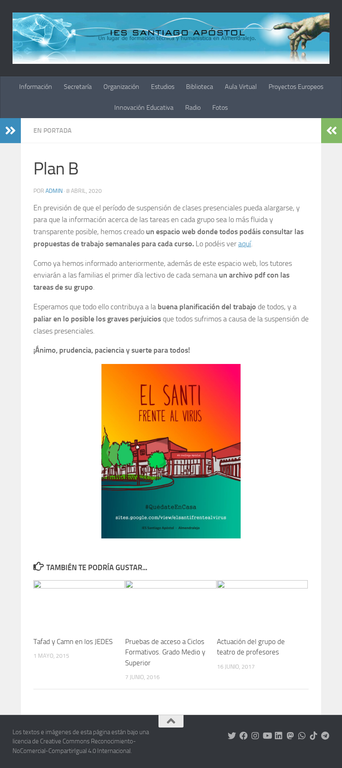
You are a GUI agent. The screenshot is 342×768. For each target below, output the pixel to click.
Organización (121, 87)
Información (35, 87)
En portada (52, 130)
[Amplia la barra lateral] (10, 130)
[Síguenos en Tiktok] (313, 736)
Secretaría (78, 87)
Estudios (162, 87)
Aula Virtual (241, 87)
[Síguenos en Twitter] (232, 736)
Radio (193, 107)
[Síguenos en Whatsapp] (302, 736)
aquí (244, 243)
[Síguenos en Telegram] (325, 736)
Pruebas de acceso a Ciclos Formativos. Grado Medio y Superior (165, 652)
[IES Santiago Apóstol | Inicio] (171, 38)
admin (54, 191)
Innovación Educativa (144, 107)
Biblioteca (199, 87)
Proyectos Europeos (296, 87)
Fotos (220, 107)
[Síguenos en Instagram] (255, 736)
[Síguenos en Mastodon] (290, 736)
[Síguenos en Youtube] (267, 736)
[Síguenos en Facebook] (243, 736)
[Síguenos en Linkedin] (278, 736)
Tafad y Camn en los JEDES (73, 641)
